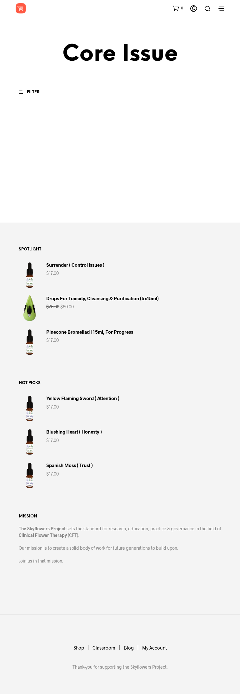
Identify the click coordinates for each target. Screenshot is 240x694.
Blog (129, 647)
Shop (78, 647)
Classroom (103, 647)
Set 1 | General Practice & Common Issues (34, 179)
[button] (177, 8)
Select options (36, 200)
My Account (154, 647)
